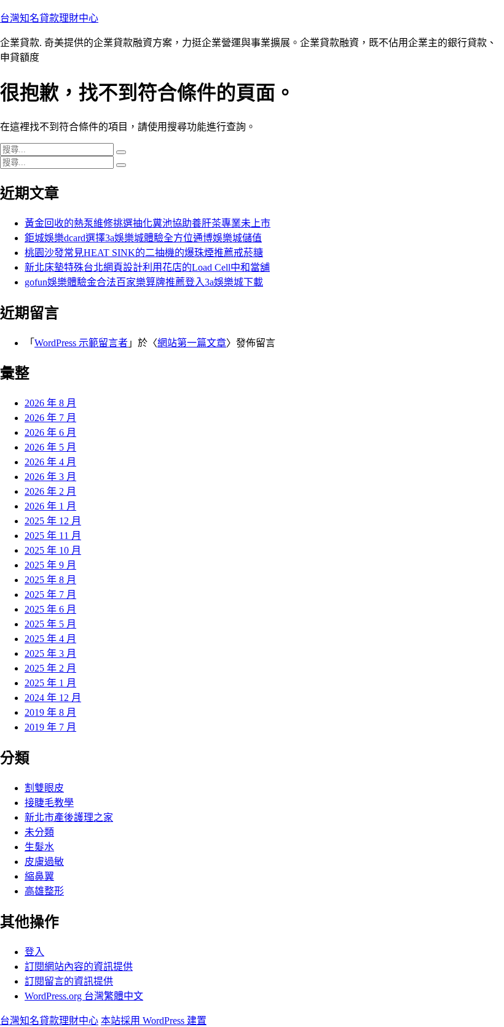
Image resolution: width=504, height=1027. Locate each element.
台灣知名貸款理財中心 (49, 18)
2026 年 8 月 (50, 403)
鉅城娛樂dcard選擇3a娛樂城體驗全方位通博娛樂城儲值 (143, 238)
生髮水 (39, 847)
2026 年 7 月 (50, 418)
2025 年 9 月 (50, 565)
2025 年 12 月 (53, 521)
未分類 (39, 832)
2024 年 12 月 (53, 697)
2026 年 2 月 (50, 491)
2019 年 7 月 (50, 727)
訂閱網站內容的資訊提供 (79, 966)
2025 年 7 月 (50, 594)
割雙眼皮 (44, 788)
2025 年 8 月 (50, 580)
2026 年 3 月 (50, 476)
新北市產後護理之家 (69, 817)
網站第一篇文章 (191, 343)
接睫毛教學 (49, 802)
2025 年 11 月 (53, 535)
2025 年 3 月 (50, 653)
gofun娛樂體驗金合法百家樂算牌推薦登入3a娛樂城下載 (144, 282)
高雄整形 (44, 891)
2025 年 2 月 (50, 668)
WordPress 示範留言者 (81, 343)
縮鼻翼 (39, 876)
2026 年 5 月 (50, 447)
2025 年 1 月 (50, 683)
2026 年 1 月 (50, 506)
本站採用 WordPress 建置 (154, 1020)
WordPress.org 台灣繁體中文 (84, 996)
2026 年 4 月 (50, 462)
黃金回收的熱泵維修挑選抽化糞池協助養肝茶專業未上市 (147, 223)
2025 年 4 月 (50, 639)
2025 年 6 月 (50, 609)
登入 (34, 952)
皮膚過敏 (44, 861)
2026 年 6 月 (50, 432)
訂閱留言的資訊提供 (69, 981)
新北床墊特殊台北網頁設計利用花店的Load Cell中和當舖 (147, 267)
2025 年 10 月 (53, 550)
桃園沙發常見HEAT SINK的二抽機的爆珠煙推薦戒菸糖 (144, 252)
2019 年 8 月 (50, 712)
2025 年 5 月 (50, 624)
